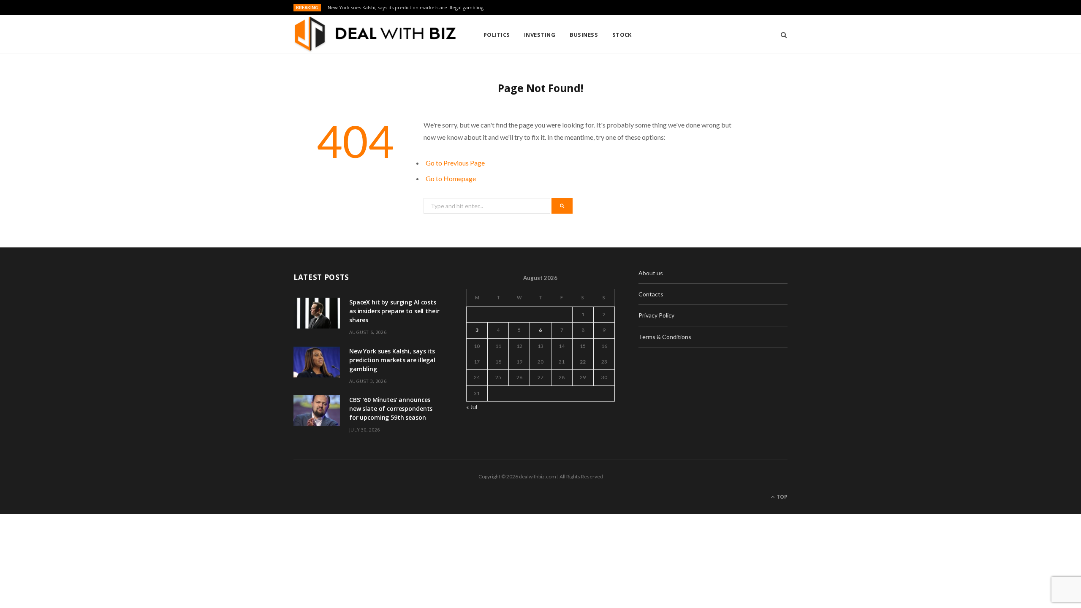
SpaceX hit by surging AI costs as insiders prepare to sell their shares (394, 311)
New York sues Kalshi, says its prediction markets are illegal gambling (405, 8)
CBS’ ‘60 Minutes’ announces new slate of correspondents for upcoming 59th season (390, 408)
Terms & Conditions (664, 336)
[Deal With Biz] (374, 35)
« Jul (471, 406)
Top (781, 496)
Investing (539, 34)
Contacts (650, 294)
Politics (496, 34)
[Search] (781, 35)
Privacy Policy (656, 315)
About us (650, 273)
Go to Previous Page (455, 163)
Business (584, 34)
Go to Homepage (451, 178)
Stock (622, 34)
